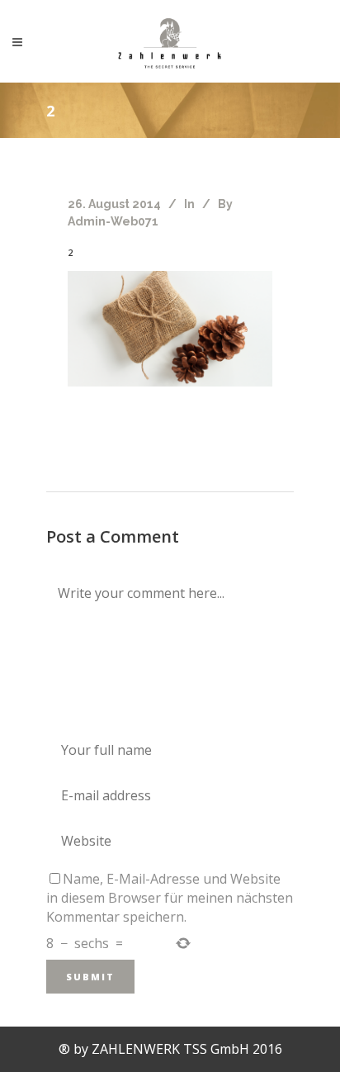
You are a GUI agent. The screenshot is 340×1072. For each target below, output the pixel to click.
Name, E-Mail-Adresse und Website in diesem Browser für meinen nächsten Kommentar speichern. (169, 898)
